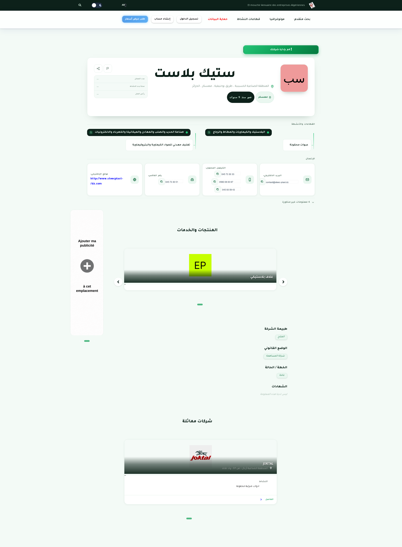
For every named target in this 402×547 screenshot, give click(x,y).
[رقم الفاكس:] (161, 181)
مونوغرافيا (277, 19)
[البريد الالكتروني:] (262, 181)
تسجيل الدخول (189, 19)
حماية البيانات (217, 19)
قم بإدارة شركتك (280, 49)
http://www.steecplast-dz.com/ (106, 181)
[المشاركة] (98, 68)
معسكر (263, 97)
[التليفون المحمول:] (217, 174)
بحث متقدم (302, 19)
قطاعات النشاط (248, 19)
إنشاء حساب (162, 19)
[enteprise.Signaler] (108, 68)
